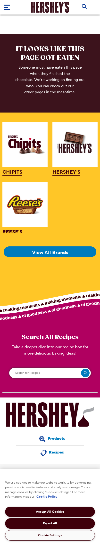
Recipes (56, 452)
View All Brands (50, 253)
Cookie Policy (46, 497)
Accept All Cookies (50, 512)
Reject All (50, 523)
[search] (85, 373)
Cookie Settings (50, 535)
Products (56, 438)
